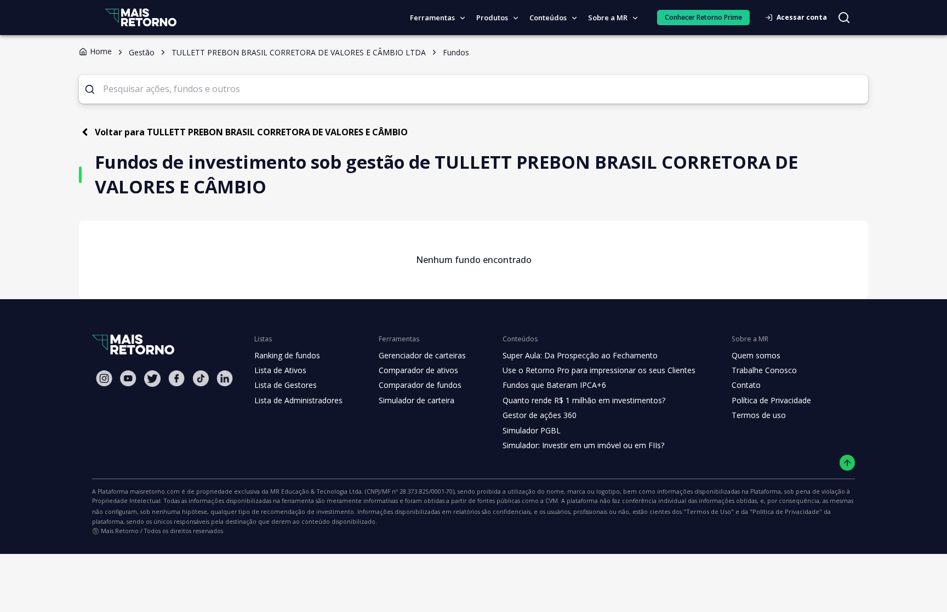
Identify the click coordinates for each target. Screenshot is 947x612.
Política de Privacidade (771, 400)
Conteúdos (548, 17)
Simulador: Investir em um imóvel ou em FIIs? (583, 445)
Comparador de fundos (420, 385)
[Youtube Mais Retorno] (128, 378)
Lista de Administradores (298, 400)
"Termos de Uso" (708, 511)
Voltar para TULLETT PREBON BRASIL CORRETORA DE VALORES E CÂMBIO (251, 132)
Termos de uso (759, 415)
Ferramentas (432, 17)
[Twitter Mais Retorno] (152, 378)
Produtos (492, 17)
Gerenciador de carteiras (422, 355)
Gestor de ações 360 (540, 415)
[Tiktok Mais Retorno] (200, 378)
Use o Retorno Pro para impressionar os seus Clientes (599, 370)
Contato (746, 385)
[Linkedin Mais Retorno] (224, 378)
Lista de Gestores (285, 385)
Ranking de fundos (287, 355)
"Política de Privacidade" (786, 511)
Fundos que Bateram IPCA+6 (554, 385)
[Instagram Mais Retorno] (104, 378)
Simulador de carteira (416, 400)
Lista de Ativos (280, 370)
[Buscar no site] (844, 17)
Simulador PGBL (532, 430)
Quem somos (756, 355)
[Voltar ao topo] (847, 463)
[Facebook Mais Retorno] (176, 378)
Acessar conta (802, 17)
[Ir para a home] (140, 17)
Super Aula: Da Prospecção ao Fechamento (580, 355)
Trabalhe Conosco (764, 370)
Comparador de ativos (418, 370)
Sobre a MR (607, 17)
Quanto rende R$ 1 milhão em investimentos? (584, 400)
